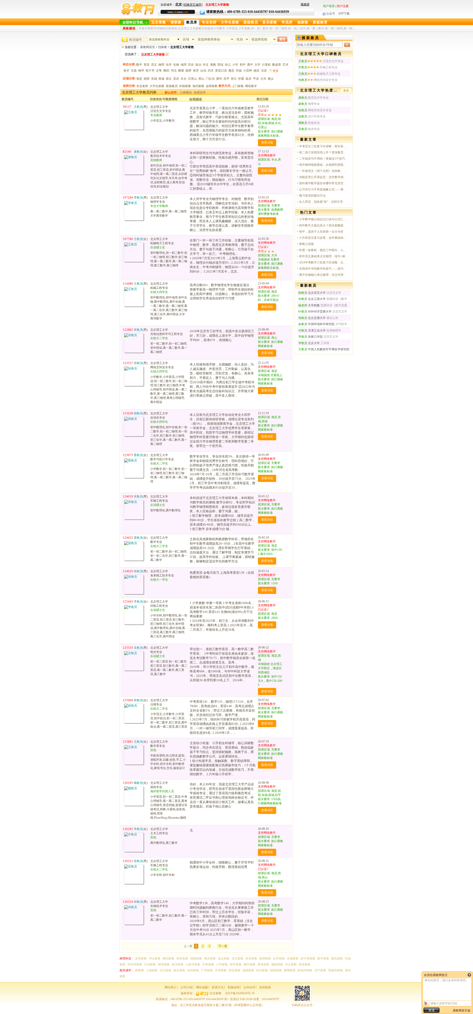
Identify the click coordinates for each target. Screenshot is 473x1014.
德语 (256, 70)
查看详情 (267, 142)
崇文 (169, 78)
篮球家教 (141, 958)
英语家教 (251, 958)
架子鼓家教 (308, 958)
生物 (176, 64)
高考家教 (263, 964)
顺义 (271, 78)
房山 (201, 78)
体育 (196, 70)
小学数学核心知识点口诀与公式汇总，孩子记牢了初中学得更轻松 (323, 219)
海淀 (139, 78)
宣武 (176, 78)
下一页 (222, 946)
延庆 (249, 78)
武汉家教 (165, 970)
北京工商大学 (312, 299)
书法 (174, 70)
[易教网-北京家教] (138, 15)
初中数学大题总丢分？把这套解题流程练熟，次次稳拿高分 (323, 225)
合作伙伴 (249, 987)
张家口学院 (310, 336)
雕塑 (181, 70)
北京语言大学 (312, 293)
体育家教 (182, 958)
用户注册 (343, 6)
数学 (139, 64)
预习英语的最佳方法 (312, 195)
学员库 (287, 22)
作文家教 (291, 964)
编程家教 (277, 964)
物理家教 (265, 958)
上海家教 (152, 970)
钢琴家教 (164, 964)
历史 (191, 64)
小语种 (247, 70)
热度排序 (200, 92)
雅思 (231, 70)
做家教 (302, 22)
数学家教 (323, 958)
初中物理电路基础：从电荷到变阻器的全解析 (323, 164)
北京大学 (309, 343)
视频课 (305, 4)
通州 (219, 78)
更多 (276, 71)
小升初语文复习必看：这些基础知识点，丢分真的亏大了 (323, 238)
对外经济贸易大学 (315, 311)
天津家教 (221, 970)
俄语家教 (210, 958)
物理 (161, 64)
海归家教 (198, 86)
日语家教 (150, 964)
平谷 (256, 78)
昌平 (226, 78)
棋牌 (188, 70)
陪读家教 (305, 964)
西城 (161, 78)
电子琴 (150, 70)
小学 (235, 64)
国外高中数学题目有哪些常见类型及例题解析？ (323, 183)
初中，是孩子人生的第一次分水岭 (321, 231)
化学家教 (279, 958)
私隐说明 (233, 987)
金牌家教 (212, 86)
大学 (257, 64)
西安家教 (234, 970)
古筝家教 (208, 964)
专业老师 (209, 22)
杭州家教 (262, 970)
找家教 (162, 47)
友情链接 (265, 987)
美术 (126, 70)
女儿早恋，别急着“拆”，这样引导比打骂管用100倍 (323, 201)
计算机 (266, 64)
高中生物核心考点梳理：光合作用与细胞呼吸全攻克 (323, 275)
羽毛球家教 (134, 964)
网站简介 (170, 987)
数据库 (276, 64)
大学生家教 (230, 22)
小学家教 (222, 964)
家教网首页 (147, 47)
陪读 (220, 64)
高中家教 (249, 964)
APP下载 (344, 13)
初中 (243, 64)
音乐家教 (269, 22)
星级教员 (250, 22)
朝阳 (147, 78)
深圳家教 (193, 970)
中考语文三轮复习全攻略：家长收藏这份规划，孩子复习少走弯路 (323, 146)
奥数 (213, 64)
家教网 (139, 970)
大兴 (263, 78)
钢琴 (141, 70)
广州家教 (207, 970)
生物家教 (293, 958)
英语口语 (221, 70)
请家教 (176, 22)
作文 (206, 64)
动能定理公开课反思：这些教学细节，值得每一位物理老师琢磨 (323, 177)
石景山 (192, 78)
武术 (211, 70)
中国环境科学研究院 (316, 324)
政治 (198, 64)
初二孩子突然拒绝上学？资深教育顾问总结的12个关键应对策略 (323, 152)
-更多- (346, 90)
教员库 (191, 22)
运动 (203, 70)
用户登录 (329, 6)
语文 (154, 64)
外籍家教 (185, 86)
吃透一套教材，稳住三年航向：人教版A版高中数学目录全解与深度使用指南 (323, 250)
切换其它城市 (193, 4)
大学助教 (309, 305)
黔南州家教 (305, 970)
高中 (250, 64)
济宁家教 (320, 970)
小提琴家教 (193, 964)
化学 (169, 64)
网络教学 (251, 86)
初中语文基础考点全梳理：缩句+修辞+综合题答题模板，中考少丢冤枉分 (323, 256)
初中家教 (236, 964)
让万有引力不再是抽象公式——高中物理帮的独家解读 (323, 189)
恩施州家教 (335, 970)
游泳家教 (224, 958)
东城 (154, 78)
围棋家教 (196, 958)
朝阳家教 (276, 970)
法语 (264, 70)
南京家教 (179, 970)
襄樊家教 (290, 970)
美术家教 (178, 964)
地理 (183, 64)
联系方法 (218, 987)
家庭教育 (320, 22)
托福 (239, 70)
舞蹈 (166, 70)
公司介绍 (186, 987)
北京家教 (158, 22)
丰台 (183, 78)
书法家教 (155, 958)
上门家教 (238, 86)
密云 (234, 78)
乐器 (134, 70)
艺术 (285, 64)
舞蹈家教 (168, 958)
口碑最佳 (186, 92)
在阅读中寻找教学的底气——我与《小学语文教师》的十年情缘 (323, 268)
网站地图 (202, 987)
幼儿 (228, 64)
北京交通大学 (312, 318)
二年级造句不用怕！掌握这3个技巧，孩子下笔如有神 (323, 158)
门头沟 (210, 78)
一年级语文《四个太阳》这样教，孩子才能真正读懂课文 (323, 171)
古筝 (159, 70)
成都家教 (248, 970)
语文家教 (237, 958)
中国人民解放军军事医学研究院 (323, 349)
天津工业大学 (312, 330)
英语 (147, 64)
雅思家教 (337, 958)
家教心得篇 (306, 244)
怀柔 (241, 78)
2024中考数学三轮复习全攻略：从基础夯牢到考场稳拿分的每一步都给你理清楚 (323, 262)
